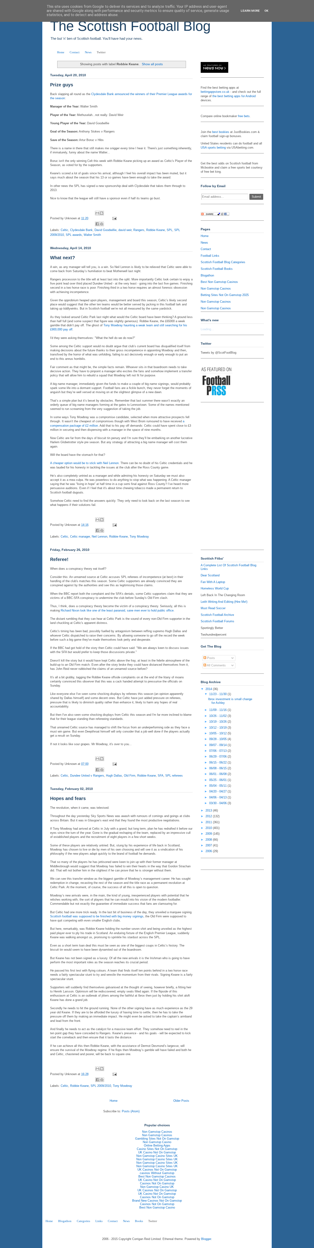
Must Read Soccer (213, 608)
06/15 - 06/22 (218, 762)
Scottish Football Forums (217, 621)
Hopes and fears (68, 798)
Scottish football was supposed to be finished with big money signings (96, 916)
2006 (209, 851)
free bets (244, 116)
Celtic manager (80, 536)
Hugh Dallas (114, 775)
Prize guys (61, 84)
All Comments (216, 665)
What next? (62, 257)
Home (60, 52)
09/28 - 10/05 (218, 739)
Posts (210, 658)
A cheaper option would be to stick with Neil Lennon (84, 463)
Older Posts (181, 1100)
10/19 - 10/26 (218, 721)
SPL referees (174, 775)
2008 (209, 839)
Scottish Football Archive (217, 615)
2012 (209, 816)
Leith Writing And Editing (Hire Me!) (224, 601)
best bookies (220, 132)
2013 (209, 810)
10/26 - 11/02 (218, 716)
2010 (209, 828)
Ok (266, 10)
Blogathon (207, 275)
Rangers (138, 230)
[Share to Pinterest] (101, 224)
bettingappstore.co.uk (215, 91)
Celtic (64, 230)
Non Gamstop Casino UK (157, 1187)
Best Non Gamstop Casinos (219, 282)
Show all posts (152, 64)
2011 (209, 822)
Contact (75, 52)
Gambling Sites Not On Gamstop (157, 1138)
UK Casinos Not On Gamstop (157, 1169)
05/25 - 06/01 (218, 780)
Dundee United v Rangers (87, 775)
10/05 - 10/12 (218, 733)
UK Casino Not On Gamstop (157, 1152)
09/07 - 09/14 (218, 745)
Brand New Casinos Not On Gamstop (157, 1200)
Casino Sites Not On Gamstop (157, 1149)
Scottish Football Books (217, 268)
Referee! (59, 559)
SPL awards (74, 235)
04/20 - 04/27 (218, 791)
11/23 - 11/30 (218, 694)
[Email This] (97, 213)
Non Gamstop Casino (157, 1142)
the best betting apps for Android (234, 96)
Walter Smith (92, 235)
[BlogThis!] (101, 213)
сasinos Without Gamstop (157, 1173)
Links (99, 1221)
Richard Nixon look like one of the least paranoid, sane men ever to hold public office (117, 610)
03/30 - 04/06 (218, 803)
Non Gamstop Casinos (216, 288)
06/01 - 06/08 (218, 774)
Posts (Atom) (131, 1111)
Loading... (207, 329)
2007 (209, 845)
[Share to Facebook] (97, 224)
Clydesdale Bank (81, 230)
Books (139, 1221)
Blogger (206, 1239)
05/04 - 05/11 (218, 785)
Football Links (210, 255)
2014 (209, 689)
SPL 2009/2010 (101, 1085)
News (88, 52)
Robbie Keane (155, 230)
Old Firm (129, 775)
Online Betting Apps (157, 1145)
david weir (124, 230)
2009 (209, 833)
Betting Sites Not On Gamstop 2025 (225, 295)
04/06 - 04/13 (218, 797)
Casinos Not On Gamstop (157, 1183)
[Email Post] (114, 218)
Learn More (250, 10)
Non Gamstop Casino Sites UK (157, 1156)
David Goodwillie (105, 230)
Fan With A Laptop (213, 582)
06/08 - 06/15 (218, 768)
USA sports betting (213, 147)
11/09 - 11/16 (218, 710)
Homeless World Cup (215, 588)
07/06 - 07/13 (218, 750)
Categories (83, 1221)
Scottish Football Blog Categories (223, 262)
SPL (169, 230)
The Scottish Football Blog (130, 26)
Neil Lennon (99, 536)
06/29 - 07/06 (218, 756)
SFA (160, 775)
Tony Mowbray (139, 536)
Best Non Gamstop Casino (157, 1207)
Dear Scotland (210, 575)
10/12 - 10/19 (218, 727)
